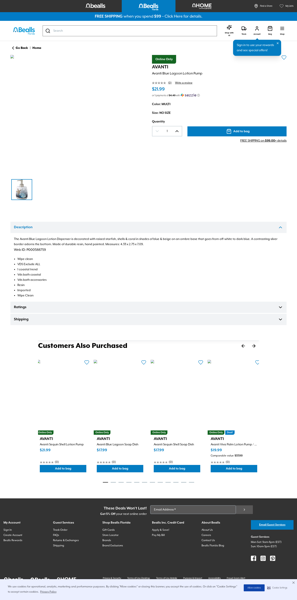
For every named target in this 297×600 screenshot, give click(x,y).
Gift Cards (108, 530)
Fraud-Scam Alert (236, 578)
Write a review (183, 82)
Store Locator (110, 535)
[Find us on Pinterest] (272, 558)
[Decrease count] (157, 131)
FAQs (56, 535)
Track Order (60, 530)
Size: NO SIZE (161, 113)
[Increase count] (177, 131)
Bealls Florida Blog (213, 545)
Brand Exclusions (112, 545)
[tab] (105, 482)
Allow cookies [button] (254, 588)
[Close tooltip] (277, 43)
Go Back (22, 48)
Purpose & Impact (192, 578)
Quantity (158, 121)
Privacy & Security (112, 578)
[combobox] (130, 30)
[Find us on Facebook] (253, 558)
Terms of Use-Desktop (138, 578)
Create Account (12, 535)
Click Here (174, 16)
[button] (277, 587)
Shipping (21, 319)
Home (36, 48)
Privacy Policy (48, 591)
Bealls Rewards (12, 540)
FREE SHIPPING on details (263, 140)
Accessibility (214, 578)
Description (23, 227)
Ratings (20, 307)
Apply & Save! (160, 530)
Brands (106, 540)
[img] (77, 114)
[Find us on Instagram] (263, 558)
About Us (207, 530)
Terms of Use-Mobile (166, 578)
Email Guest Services (272, 524)
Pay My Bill (158, 535)
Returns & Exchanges (66, 540)
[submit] (244, 509)
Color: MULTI (161, 104)
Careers (206, 535)
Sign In (7, 530)
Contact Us (208, 540)
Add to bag (70, 469)
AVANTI (160, 67)
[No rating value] (160, 83)
